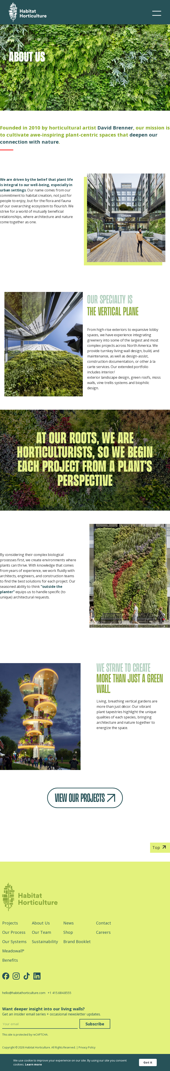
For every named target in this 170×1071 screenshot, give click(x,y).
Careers (103, 932)
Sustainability (45, 941)
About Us (41, 923)
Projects (10, 923)
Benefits (10, 960)
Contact (103, 923)
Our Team (41, 932)
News (68, 923)
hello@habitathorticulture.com (23, 993)
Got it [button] (147, 1062)
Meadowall (13, 950)
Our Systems (14, 941)
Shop (68, 932)
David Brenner (115, 127)
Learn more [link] (33, 1064)
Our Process (13, 932)
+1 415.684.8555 (59, 993)
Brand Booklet (77, 941)
